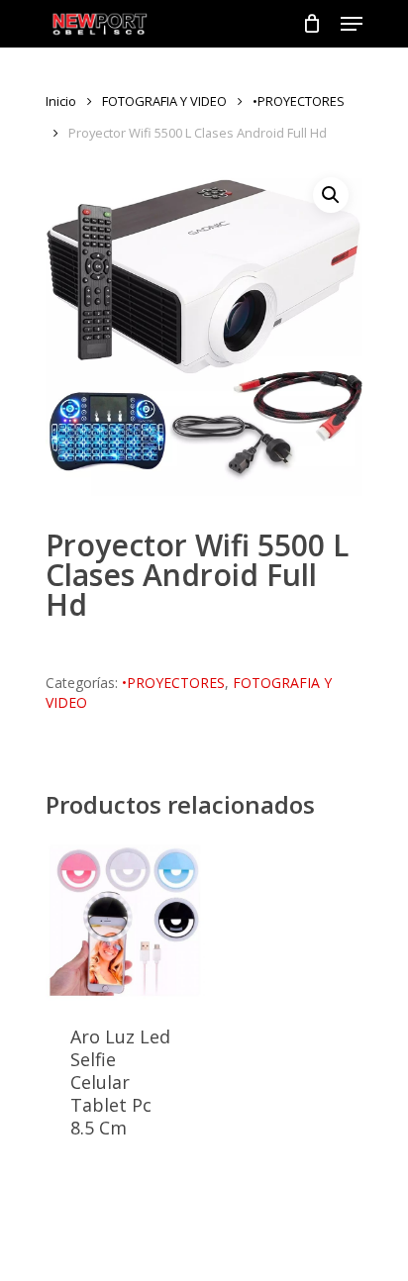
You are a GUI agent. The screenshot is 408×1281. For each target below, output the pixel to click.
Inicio (61, 101)
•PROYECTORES (299, 101)
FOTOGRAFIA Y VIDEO (164, 101)
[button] (331, 195)
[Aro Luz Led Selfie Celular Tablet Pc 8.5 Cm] (125, 921)
